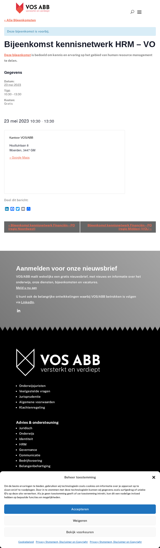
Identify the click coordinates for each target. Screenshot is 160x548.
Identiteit (26, 439)
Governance (28, 449)
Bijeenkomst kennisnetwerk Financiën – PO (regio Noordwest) (41, 227)
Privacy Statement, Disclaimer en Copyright (62, 541)
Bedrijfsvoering (30, 460)
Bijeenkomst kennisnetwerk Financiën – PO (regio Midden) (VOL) (120, 227)
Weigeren (80, 520)
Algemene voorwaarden (37, 402)
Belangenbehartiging (34, 466)
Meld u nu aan (26, 288)
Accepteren (80, 509)
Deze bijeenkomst (17, 55)
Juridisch (25, 428)
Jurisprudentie (30, 396)
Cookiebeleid (26, 541)
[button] (154, 477)
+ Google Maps (19, 157)
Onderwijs (26, 433)
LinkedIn (27, 302)
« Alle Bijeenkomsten (20, 20)
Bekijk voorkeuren (80, 532)
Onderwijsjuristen (32, 385)
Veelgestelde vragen (34, 391)
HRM (22, 444)
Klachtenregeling (32, 407)
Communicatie (29, 455)
